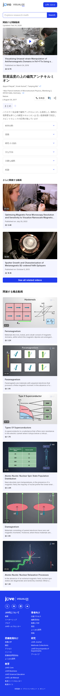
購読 (6, 645)
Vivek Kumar (21, 86)
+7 (40, 86)
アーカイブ (35, 654)
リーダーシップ (11, 620)
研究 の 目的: (11, 143)
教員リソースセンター (13, 681)
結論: (7, 169)
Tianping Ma (32, 86)
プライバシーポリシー (30, 689)
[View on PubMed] (49, 98)
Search (52, 15)
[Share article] (55, 98)
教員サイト (9, 684)
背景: (7, 134)
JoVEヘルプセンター (13, 626)
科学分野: (9, 125)
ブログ (7, 623)
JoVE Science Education (15, 674)
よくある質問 (36, 630)
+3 (23, 93)
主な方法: (9, 152)
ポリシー (42, 689)
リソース (8, 652)
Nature (5, 96)
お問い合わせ (50, 5)
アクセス (8, 649)
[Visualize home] (19, 5)
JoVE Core (9, 668)
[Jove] (7, 5)
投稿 (32, 633)
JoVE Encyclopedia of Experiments (40, 650)
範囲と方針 (35, 623)
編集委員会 (35, 620)
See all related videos (30, 280)
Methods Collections (39, 645)
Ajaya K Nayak (8, 86)
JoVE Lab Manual (12, 678)
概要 (6, 616)
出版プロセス (36, 616)
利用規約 (17, 689)
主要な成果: (10, 161)
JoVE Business (11, 671)
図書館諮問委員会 (11, 655)
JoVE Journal (36, 642)
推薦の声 (8, 642)
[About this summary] (15, 106)
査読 (32, 626)
